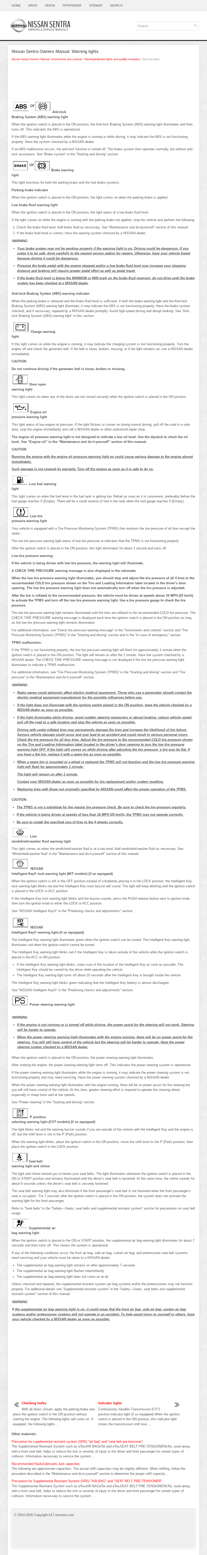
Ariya (32, 5)
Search (116, 5)
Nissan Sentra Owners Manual (30, 59)
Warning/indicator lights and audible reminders (112, 59)
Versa (50, 5)
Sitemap (95, 5)
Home (16, 5)
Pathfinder (72, 5)
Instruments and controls (66, 59)
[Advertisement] (103, 82)
